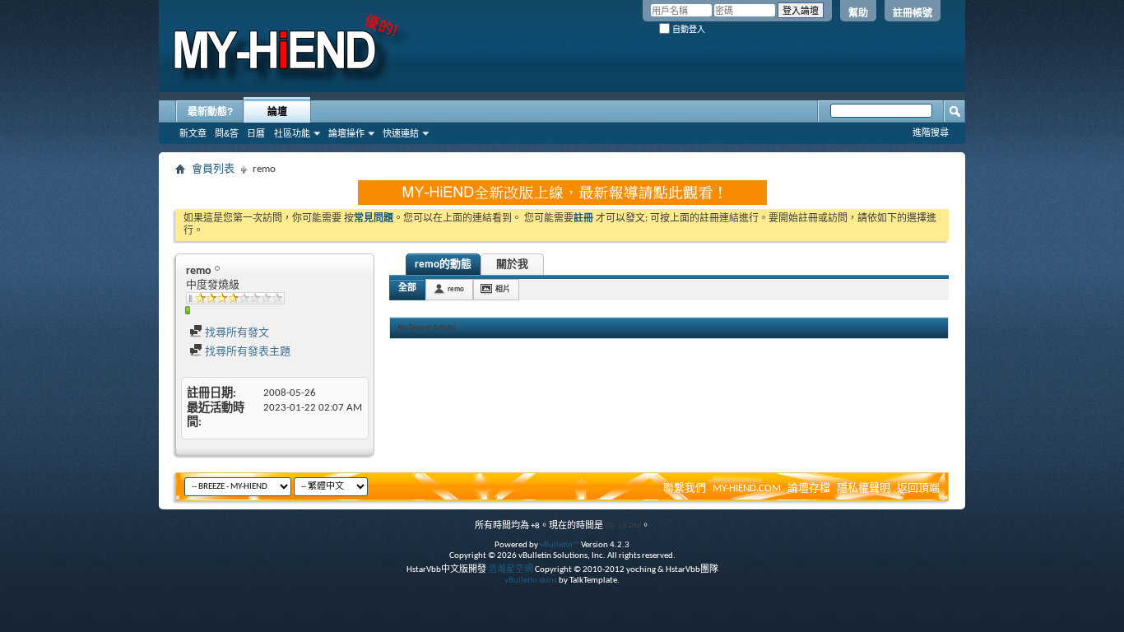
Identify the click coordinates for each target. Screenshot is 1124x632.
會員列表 (213, 169)
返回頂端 (918, 488)
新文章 (193, 133)
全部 (407, 288)
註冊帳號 (912, 13)
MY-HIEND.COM (747, 488)
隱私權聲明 (863, 488)
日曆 (256, 133)
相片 (502, 289)
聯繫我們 (684, 488)
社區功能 (292, 133)
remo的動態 (443, 264)
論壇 (277, 112)
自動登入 (687, 29)
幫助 (858, 13)
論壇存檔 (808, 488)
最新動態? (210, 112)
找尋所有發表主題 (246, 351)
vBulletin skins (530, 580)
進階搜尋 (931, 132)
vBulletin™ (559, 545)
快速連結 (401, 133)
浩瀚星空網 (510, 569)
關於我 (512, 264)
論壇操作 (346, 133)
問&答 (227, 133)
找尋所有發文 (235, 333)
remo (456, 289)
